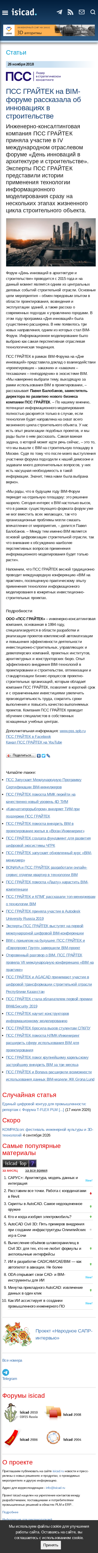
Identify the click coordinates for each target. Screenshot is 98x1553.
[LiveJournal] (48, 754)
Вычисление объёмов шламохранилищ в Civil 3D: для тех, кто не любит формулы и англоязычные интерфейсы (44, 1248)
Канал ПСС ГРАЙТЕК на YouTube (34, 742)
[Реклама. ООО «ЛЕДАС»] (49, 30)
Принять (50, 1545)
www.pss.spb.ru (73, 731)
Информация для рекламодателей (27, 1519)
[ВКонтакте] (38, 754)
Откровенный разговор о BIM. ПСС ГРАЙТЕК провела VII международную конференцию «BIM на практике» (50, 962)
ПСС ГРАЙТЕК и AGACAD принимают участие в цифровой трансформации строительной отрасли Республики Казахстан (49, 984)
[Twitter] (43, 754)
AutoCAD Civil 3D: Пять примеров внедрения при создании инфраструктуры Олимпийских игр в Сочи (47, 1230)
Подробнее (10, 1512)
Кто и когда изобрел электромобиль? (39, 1217)
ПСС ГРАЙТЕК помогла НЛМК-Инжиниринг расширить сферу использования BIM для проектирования (43, 1042)
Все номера (12, 1360)
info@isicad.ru (55, 1488)
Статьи (16, 52)
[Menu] (5, 13)
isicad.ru (58, 1471)
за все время (36, 1170)
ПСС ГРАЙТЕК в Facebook (28, 736)
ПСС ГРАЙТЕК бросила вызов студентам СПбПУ (48, 1028)
